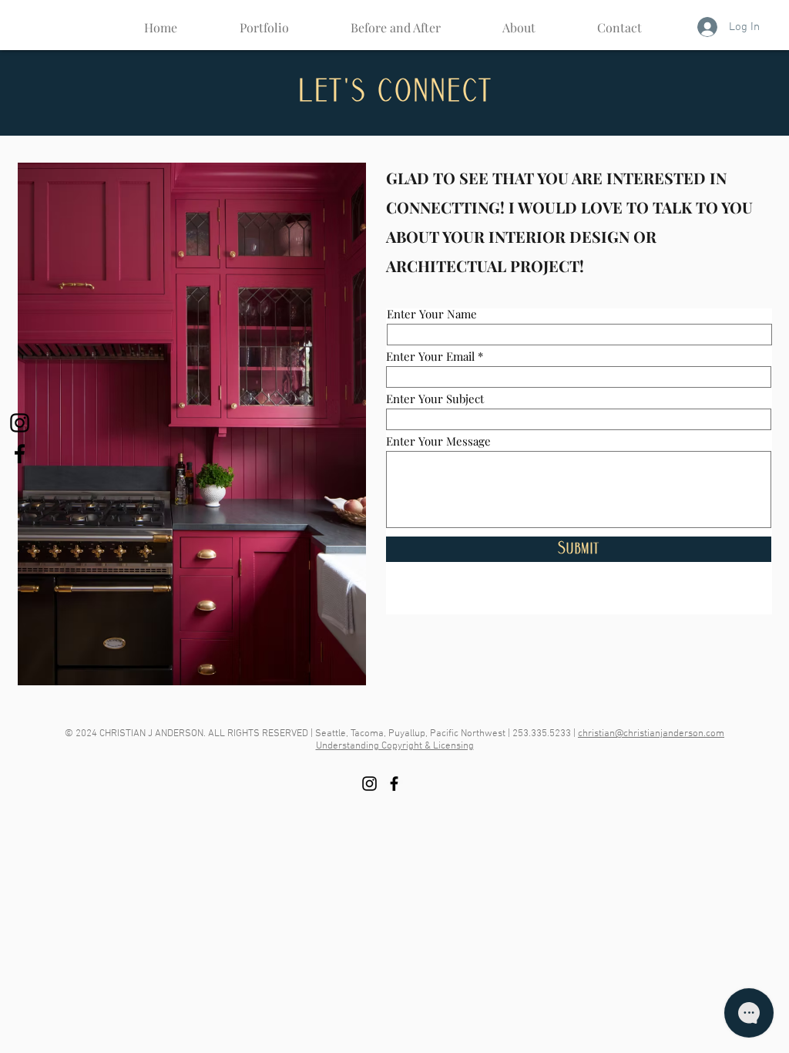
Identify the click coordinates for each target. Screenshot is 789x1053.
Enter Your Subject (435, 399)
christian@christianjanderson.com (651, 734)
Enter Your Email (430, 356)
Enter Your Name (432, 314)
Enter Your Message (438, 441)
